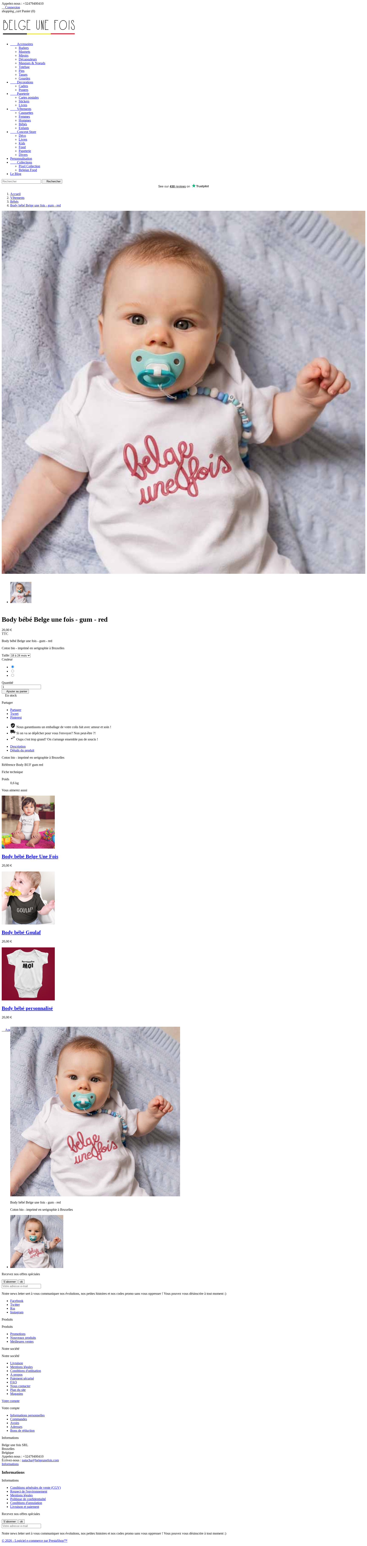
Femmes (24, 116)
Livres (23, 105)
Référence (9, 765)
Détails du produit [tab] (22, 750)
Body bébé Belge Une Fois (30, 856)
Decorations (21, 82)
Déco (22, 135)
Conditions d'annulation (26, 1503)
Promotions (17, 1334)
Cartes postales (29, 97)
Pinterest (16, 717)
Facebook (16, 1301)
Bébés (23, 124)
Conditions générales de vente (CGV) (35, 1487)
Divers (23, 154)
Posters (23, 90)
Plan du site (18, 1390)
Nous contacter (20, 1386)
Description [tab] (18, 746)
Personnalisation (21, 158)
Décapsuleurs (28, 59)
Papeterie (19, 93)
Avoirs (14, 1423)
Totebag (24, 67)
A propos (16, 1374)
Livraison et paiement (24, 1506)
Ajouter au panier (15, 691)
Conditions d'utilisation (25, 1371)
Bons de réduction (22, 1430)
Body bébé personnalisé (27, 1008)
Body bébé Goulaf (21, 932)
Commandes (18, 1419)
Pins (21, 71)
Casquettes (26, 113)
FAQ (13, 1382)
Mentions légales (21, 1367)
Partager (15, 710)
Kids (22, 143)
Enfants (24, 128)
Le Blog (15, 174)
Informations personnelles (27, 1415)
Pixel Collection (29, 166)
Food (22, 147)
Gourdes (24, 78)
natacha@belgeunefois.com (40, 1460)
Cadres (23, 86)
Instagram (16, 1312)
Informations (10, 1464)
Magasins (16, 1393)
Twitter (15, 1304)
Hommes (25, 120)
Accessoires (21, 44)
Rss (12, 1308)
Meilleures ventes (22, 1341)
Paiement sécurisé (22, 1378)
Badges (24, 48)
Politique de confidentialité (28, 1499)
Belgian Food (28, 170)
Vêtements (20, 109)
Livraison (16, 1363)
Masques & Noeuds (32, 63)
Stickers (24, 101)
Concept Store (23, 132)
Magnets (24, 51)
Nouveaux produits (23, 1337)
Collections (21, 162)
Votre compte (11, 1401)
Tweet (14, 713)
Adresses (16, 1427)
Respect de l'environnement (28, 1491)
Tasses (23, 74)
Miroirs (23, 55)
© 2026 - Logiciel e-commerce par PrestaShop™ (34, 1540)
